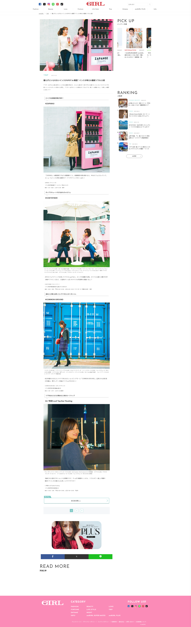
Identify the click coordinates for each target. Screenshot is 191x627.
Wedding (64, 10)
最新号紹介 (153, 10)
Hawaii (109, 10)
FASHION (74, 606)
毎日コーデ (34, 10)
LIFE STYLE (91, 609)
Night (64, 18)
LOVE (111, 606)
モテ (64, 14)
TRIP (111, 609)
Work (94, 14)
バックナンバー (154, 14)
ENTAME (74, 612)
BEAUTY (90, 606)
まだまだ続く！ (76, 501)
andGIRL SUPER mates (154, 25)
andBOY (124, 10)
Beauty (50, 9)
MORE (134, 156)
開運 (79, 10)
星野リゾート (109, 14)
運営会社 (121, 621)
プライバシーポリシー (89, 621)
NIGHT (89, 612)
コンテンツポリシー (103, 621)
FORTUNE (75, 609)
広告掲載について (141, 621)
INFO (73, 615)
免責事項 (114, 621)
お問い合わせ (130, 621)
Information (139, 21)
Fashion (139, 10)
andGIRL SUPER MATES (96, 615)
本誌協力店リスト (153, 18)
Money (94, 10)
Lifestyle (139, 18)
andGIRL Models (154, 21)
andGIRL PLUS (114, 615)
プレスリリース (76, 621)
